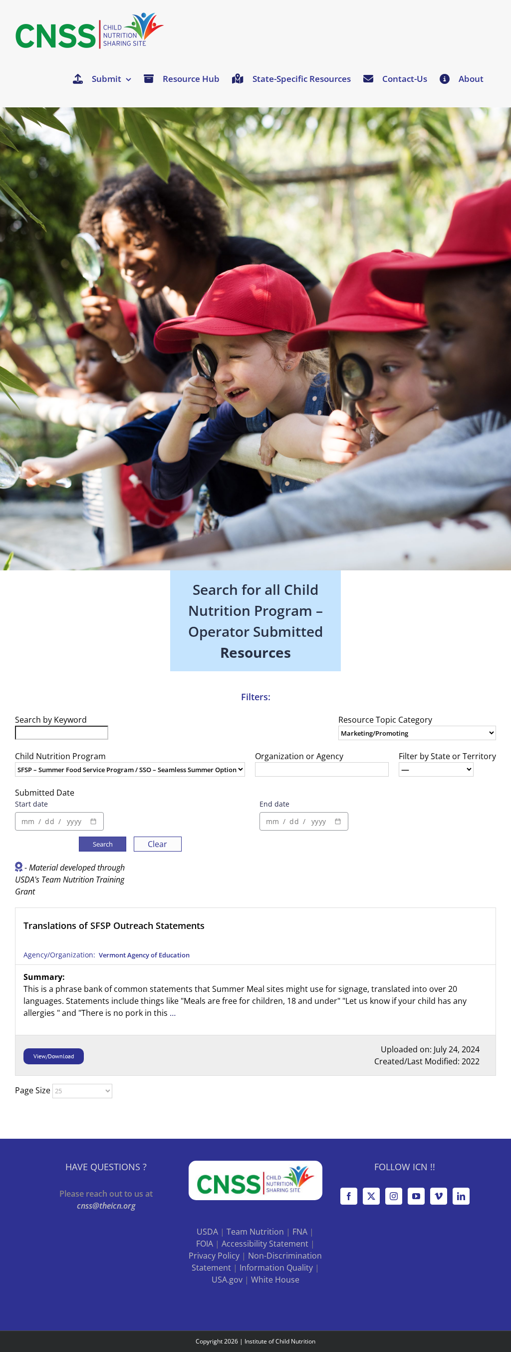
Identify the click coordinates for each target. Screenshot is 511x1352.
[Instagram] (393, 1196)
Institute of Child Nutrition (280, 1341)
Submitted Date (44, 792)
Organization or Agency (299, 756)
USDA (207, 1231)
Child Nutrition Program (60, 756)
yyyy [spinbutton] (74, 821)
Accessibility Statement (265, 1243)
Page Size (32, 1090)
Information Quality (276, 1267)
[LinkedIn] (461, 1196)
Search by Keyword (51, 719)
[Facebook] (348, 1196)
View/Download (53, 1056)
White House (275, 1279)
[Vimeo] (438, 1196)
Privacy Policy (214, 1255)
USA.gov (227, 1279)
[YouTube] (416, 1196)
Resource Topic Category (385, 719)
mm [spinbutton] (27, 821)
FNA (299, 1231)
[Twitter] (371, 1196)
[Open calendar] (93, 822)
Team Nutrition (255, 1231)
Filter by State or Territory (447, 756)
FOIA (204, 1243)
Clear (157, 844)
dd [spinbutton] (49, 821)
